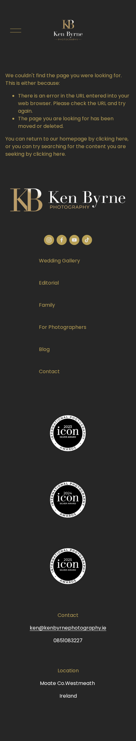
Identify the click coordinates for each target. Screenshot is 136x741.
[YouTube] (74, 240)
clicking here (111, 138)
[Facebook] (62, 240)
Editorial (49, 282)
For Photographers (62, 327)
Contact (49, 371)
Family (47, 305)
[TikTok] (87, 240)
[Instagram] (49, 240)
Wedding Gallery (59, 260)
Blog (44, 349)
